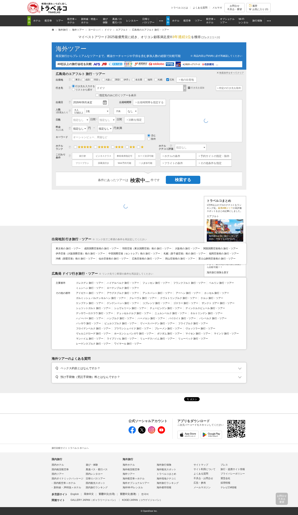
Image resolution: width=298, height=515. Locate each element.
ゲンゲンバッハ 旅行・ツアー (123, 303)
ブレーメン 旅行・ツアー (168, 328)
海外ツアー (71, 48)
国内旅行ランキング (97, 487)
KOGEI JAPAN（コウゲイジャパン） (142, 500)
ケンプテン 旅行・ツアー (89, 303)
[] (211, 37)
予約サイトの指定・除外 (214, 156)
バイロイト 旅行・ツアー (182, 318)
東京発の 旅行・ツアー (68, 248)
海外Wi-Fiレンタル (133, 487)
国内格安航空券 (60, 469)
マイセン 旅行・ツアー (197, 333)
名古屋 (139, 79)
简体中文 (89, 494)
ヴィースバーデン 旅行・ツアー (157, 323)
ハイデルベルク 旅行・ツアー (123, 282)
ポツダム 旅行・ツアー (169, 333)
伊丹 (126, 79)
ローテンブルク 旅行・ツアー (123, 288)
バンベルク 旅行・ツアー (213, 318)
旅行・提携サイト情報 (233, 469)
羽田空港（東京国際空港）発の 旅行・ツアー (147, 248)
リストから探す (83, 89)
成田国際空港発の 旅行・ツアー (101, 248)
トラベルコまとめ (166, 473)
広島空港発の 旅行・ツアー (147, 258)
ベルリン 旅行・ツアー (221, 282)
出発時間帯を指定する (150, 102)
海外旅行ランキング (168, 483)
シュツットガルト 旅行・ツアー (93, 308)
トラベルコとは (179, 7)
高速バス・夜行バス (97, 469)
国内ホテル (58, 464)
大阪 (107, 79)
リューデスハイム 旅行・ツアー (157, 338)
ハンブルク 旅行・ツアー (120, 318)
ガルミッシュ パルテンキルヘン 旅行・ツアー (101, 298)
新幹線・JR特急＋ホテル (67, 487)
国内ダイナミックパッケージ (67, 478)
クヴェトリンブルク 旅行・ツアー (178, 298)
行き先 (59, 87)
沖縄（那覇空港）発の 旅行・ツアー (75, 258)
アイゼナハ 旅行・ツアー (89, 293)
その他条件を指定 (211, 163)
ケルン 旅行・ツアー (212, 298)
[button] (148, 368)
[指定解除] (184, 88)
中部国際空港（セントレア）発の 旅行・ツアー (134, 253)
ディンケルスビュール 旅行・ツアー (205, 308)
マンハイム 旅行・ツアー (89, 338)
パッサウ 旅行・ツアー (88, 323)
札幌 (160, 79)
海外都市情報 (164, 487)
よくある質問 (200, 7)
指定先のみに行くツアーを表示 (117, 95)
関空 (117, 79)
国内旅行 (57, 459)
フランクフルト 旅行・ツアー (189, 282)
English (75, 494)
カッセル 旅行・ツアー (216, 293)
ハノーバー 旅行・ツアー (89, 318)
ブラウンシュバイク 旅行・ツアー (132, 328)
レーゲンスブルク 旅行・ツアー (93, 343)
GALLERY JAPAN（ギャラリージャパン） (94, 500)
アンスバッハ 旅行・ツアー (157, 293)
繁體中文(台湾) (107, 494)
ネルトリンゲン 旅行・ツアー (206, 313)
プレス (224, 464)
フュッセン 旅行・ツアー (156, 282)
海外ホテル (129, 464)
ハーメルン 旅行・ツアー (151, 318)
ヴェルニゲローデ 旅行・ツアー (93, 333)
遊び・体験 (92, 464)
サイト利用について (204, 469)
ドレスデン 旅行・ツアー (89, 282)
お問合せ (234, 7)
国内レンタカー (94, 473)
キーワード (62, 137)
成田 (87, 79)
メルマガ (217, 7)
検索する (183, 179)
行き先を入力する (85, 86)
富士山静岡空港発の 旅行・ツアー (217, 258)
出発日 (59, 102)
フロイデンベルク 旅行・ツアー (93, 328)
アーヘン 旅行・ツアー (188, 293)
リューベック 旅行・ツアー (193, 338)
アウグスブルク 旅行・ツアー (123, 293)
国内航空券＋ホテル (65, 483)
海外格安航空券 (131, 469)
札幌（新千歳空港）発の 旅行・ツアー (185, 253)
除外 (153, 139)
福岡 (150, 79)
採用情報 (225, 482)
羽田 (96, 79)
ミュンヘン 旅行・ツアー (89, 288)
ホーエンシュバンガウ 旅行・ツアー (134, 333)
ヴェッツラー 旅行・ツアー (200, 328)
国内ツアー (58, 473)
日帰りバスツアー (95, 478)
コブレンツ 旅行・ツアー (156, 303)
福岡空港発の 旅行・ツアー (224, 253)
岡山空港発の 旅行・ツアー (180, 258)
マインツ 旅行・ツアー (226, 333)
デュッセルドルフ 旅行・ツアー (134, 313)
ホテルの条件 (172, 156)
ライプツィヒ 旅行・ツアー (122, 338)
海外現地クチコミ (166, 478)
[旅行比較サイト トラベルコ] (53, 30)
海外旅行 (128, 459)
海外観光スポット (166, 469)
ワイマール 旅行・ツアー (127, 343)
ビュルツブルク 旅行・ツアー (120, 323)
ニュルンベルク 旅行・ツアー (171, 313)
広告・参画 (200, 482)
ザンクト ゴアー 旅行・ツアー (218, 303)
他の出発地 (187, 79)
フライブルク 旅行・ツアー (193, 323)
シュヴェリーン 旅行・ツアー (130, 308)
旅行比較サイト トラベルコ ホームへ (70, 448)
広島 (172, 79)
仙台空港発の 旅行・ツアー (114, 258)
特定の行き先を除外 (230, 88)
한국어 (145, 494)
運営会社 (225, 478)
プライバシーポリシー (233, 473)
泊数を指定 (135, 119)
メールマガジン (202, 487)
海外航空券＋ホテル (134, 478)
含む (153, 135)
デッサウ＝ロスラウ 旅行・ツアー (94, 313)
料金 (60, 128)
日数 (58, 119)
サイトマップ (201, 464)
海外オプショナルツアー (136, 483)
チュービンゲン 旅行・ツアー (166, 308)
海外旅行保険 (164, 464)
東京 (77, 79)
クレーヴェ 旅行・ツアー (143, 298)
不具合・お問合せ (203, 478)
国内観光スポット (95, 483)
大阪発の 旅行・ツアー (187, 248)
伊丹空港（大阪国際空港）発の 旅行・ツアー (80, 253)
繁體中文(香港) (128, 494)
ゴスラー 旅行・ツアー (185, 303)
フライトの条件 (173, 163)
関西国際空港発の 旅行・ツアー (220, 248)
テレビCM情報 (229, 487)
